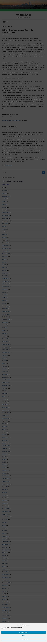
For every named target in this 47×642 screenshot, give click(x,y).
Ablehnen (23, 635)
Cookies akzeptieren (23, 632)
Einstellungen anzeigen (23, 639)
